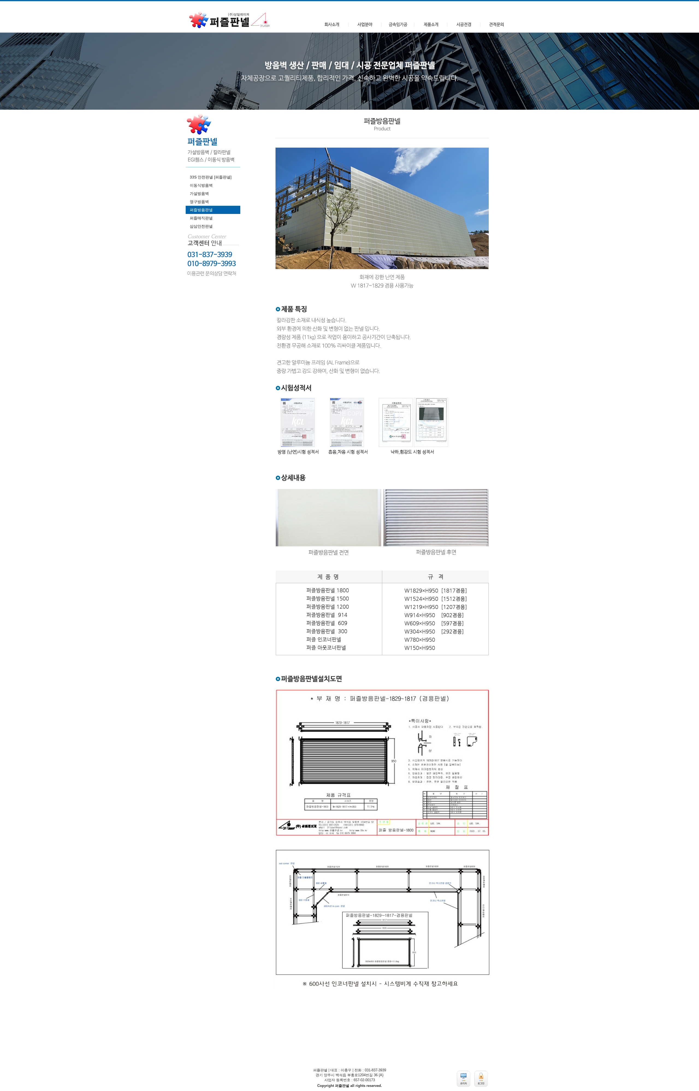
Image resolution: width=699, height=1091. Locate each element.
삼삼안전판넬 (201, 226)
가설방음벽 (199, 193)
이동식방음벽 (201, 185)
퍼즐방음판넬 (201, 210)
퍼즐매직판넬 (201, 218)
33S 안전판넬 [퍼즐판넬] (211, 177)
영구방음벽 (199, 201)
